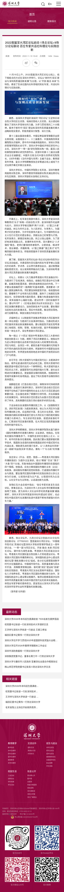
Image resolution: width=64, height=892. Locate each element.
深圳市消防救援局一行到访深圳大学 (22, 650)
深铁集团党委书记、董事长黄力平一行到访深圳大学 (30, 656)
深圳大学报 (31, 794)
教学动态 (11, 747)
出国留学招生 (51, 760)
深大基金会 (31, 791)
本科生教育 (12, 750)
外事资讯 (31, 754)
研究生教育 (12, 754)
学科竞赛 (11, 782)
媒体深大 (51, 21)
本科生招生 (50, 747)
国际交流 (31, 747)
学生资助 (49, 766)
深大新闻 (12, 21)
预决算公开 (31, 775)
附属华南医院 (32, 785)
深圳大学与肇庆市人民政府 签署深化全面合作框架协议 (31, 661)
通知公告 (32, 21)
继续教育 (11, 760)
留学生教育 (12, 757)
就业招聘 (49, 763)
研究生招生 (50, 750)
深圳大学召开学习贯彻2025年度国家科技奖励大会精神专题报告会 (32, 640)
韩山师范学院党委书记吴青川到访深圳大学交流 (27, 666)
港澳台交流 (31, 750)
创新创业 (11, 778)
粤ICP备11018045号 (27, 814)
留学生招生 (50, 754)
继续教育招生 (51, 757)
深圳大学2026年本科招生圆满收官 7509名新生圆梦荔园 (32, 618)
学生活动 (11, 785)
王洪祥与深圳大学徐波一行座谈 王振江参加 (26, 629)
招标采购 (30, 788)
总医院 (29, 782)
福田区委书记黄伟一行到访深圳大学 (22, 634)
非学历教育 (12, 763)
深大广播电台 (32, 797)
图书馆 (29, 778)
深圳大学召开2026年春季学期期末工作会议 (26, 645)
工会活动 (11, 775)
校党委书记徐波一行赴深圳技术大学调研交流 (26, 624)
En (50, 4)
